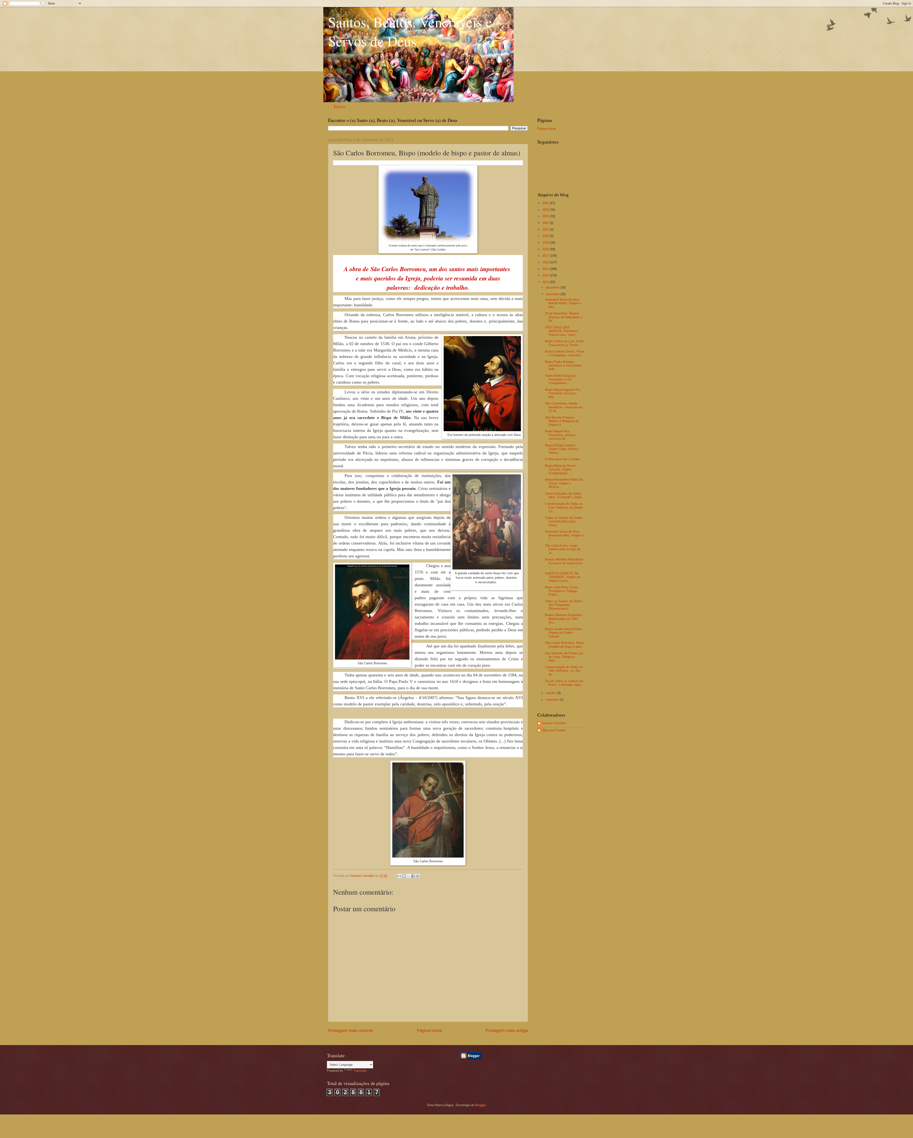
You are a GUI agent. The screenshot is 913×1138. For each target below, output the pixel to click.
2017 (546, 255)
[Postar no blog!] (404, 876)
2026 (546, 203)
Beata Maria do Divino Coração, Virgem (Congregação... (560, 469)
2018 (546, 249)
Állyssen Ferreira (553, 730)
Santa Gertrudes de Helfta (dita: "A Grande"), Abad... (564, 495)
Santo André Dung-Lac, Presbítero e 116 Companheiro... (561, 379)
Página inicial (429, 1030)
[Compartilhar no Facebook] (413, 876)
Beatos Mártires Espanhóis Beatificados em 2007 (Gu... (563, 618)
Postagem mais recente (350, 1030)
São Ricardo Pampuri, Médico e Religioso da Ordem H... (562, 421)
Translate (360, 1070)
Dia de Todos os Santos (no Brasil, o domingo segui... (564, 682)
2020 (546, 236)
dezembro (553, 287)
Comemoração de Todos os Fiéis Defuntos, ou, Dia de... (564, 670)
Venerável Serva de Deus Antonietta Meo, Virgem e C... (564, 535)
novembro (553, 294)
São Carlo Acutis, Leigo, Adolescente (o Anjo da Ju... (562, 549)
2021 (546, 229)
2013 (546, 282)
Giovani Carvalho (554, 723)
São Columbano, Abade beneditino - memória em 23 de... (564, 407)
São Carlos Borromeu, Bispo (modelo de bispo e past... (564, 644)
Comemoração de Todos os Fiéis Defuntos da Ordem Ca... (564, 507)
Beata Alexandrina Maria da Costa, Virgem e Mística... (564, 483)
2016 (546, 262)
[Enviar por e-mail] (399, 876)
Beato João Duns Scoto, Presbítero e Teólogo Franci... (562, 590)
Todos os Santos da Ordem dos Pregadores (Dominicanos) (564, 604)
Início (339, 106)
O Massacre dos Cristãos (562, 459)
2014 (546, 275)
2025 (546, 210)
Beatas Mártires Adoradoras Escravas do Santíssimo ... (564, 563)
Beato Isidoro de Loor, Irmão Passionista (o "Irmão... (564, 343)
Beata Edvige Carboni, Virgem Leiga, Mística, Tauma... (562, 449)
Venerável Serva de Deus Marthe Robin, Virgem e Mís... (563, 303)
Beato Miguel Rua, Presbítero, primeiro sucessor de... (560, 434)
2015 (546, 269)
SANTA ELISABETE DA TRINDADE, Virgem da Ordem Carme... (562, 577)
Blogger (480, 1105)
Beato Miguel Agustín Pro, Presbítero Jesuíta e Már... (563, 393)
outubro (551, 693)
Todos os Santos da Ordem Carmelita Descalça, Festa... (564, 521)
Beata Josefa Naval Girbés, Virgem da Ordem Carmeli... (564, 632)
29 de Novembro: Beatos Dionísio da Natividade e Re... (563, 317)
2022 (546, 223)
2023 (546, 216)
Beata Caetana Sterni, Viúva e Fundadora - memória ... (564, 353)
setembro (553, 699)
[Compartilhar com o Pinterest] (417, 876)
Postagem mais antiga (507, 1030)
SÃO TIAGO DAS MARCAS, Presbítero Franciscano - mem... (561, 331)
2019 (546, 242)
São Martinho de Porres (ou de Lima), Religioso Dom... (564, 656)
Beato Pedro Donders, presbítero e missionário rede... (563, 365)
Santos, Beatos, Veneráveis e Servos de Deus (410, 31)
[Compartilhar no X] (408, 876)
